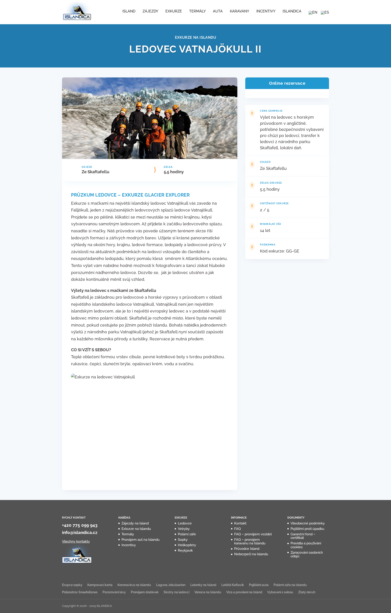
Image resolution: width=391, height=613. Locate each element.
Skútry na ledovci (176, 592)
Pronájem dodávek (145, 592)
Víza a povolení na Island (244, 592)
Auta (218, 11)
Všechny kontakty (76, 541)
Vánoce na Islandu (207, 592)
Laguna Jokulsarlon (170, 585)
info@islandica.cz (79, 532)
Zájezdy (150, 11)
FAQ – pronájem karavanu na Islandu (249, 542)
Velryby (184, 529)
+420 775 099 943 (80, 525)
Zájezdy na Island (135, 523)
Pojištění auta (259, 585)
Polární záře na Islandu (290, 585)
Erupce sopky (72, 585)
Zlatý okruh (306, 592)
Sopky (183, 540)
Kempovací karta (99, 585)
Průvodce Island (246, 549)
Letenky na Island (203, 585)
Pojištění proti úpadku (307, 529)
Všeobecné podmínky (308, 523)
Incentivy (265, 11)
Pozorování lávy (114, 592)
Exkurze (173, 11)
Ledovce (185, 523)
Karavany (239, 11)
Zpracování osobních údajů (307, 554)
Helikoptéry (187, 545)
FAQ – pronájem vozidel (253, 534)
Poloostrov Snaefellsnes (80, 592)
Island (128, 11)
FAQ (237, 529)
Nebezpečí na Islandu (251, 554)
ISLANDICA (292, 11)
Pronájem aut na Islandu (141, 540)
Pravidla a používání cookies (306, 545)
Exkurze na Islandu (136, 529)
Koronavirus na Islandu (134, 585)
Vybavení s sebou (280, 592)
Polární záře (187, 534)
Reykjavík (185, 550)
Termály (197, 11)
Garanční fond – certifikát (303, 536)
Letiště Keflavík (232, 585)
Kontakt (240, 523)
